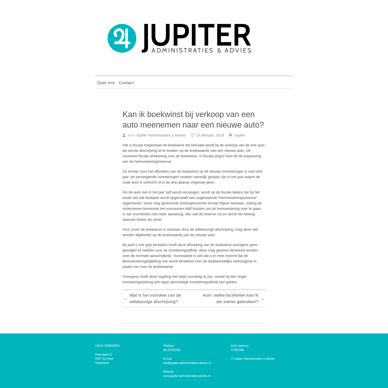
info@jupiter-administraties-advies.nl (187, 363)
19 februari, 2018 (210, 135)
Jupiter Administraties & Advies (161, 135)
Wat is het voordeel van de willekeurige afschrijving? (152, 298)
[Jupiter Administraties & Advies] (194, 35)
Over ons (106, 82)
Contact (126, 82)
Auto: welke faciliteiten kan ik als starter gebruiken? (233, 298)
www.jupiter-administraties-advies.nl (186, 375)
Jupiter (239, 135)
